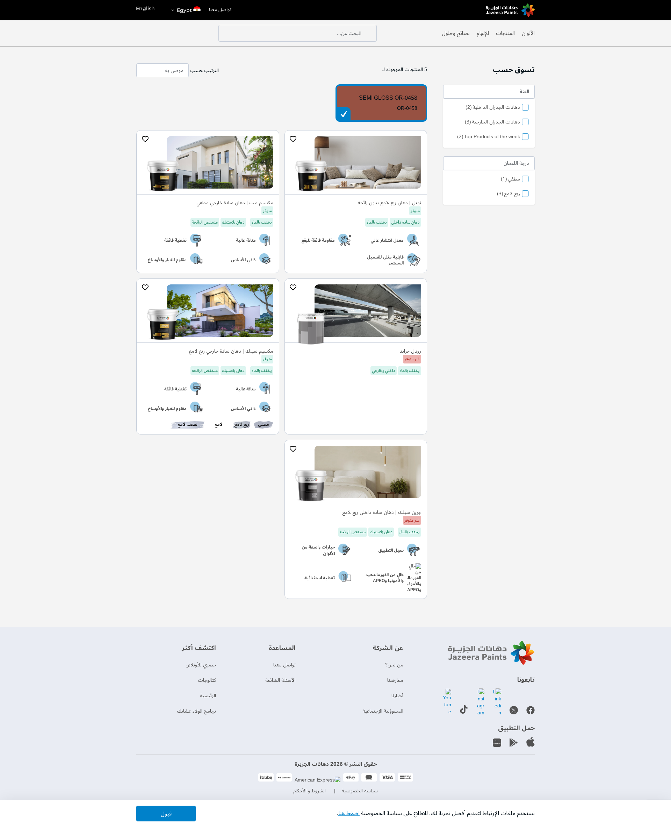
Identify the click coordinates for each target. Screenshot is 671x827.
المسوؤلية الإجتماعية (382, 711)
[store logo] (510, 10)
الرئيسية (208, 696)
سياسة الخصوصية (359, 791)
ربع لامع (508, 194)
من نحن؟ (394, 665)
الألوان (528, 33)
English (145, 8)
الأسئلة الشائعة (280, 680)
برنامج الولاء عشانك (196, 711)
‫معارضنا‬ (395, 680)
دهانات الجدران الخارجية (492, 122)
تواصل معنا (220, 10)
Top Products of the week (488, 137)
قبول (166, 814)
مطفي (510, 179)
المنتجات (505, 33)
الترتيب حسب (204, 70)
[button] (186, 10)
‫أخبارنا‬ (397, 696)
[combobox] (297, 33)
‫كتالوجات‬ (207, 680)
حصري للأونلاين (201, 665)
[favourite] (293, 139)
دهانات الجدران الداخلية (493, 108)
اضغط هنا (349, 813)
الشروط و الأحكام (309, 791)
